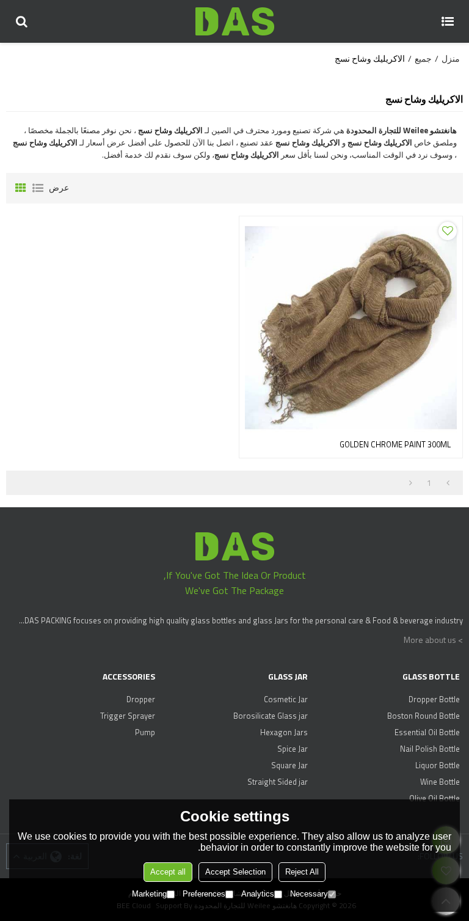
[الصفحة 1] (448, 483)
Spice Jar (292, 749)
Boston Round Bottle (423, 716)
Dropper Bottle (434, 699)
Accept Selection (235, 871)
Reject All (302, 871)
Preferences (204, 893)
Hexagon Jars (283, 732)
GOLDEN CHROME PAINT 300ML (395, 444)
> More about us (433, 640)
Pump (145, 732)
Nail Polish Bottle (430, 749)
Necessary (309, 893)
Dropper (140, 699)
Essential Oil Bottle (427, 732)
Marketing (149, 893)
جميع (423, 59)
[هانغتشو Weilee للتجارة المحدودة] (234, 21)
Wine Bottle (440, 782)
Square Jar (289, 765)
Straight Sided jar (277, 782)
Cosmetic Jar (285, 699)
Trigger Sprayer (127, 716)
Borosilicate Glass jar (270, 716)
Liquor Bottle (437, 765)
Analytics (257, 893)
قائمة (37, 188)
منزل (451, 59)
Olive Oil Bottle (434, 798)
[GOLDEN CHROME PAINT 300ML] (351, 328)
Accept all (168, 871)
